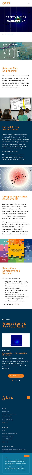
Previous (1, 353)
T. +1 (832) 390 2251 (7, 439)
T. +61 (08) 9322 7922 (7, 420)
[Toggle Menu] (28, 3)
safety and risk (10, 34)
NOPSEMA (16, 304)
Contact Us (5, 423)
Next (30, 353)
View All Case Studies (16, 376)
